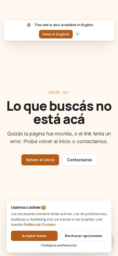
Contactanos (79, 159)
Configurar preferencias (59, 245)
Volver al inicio (40, 159)
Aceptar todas (34, 235)
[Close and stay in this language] (78, 34)
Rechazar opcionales (83, 235)
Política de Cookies (39, 224)
